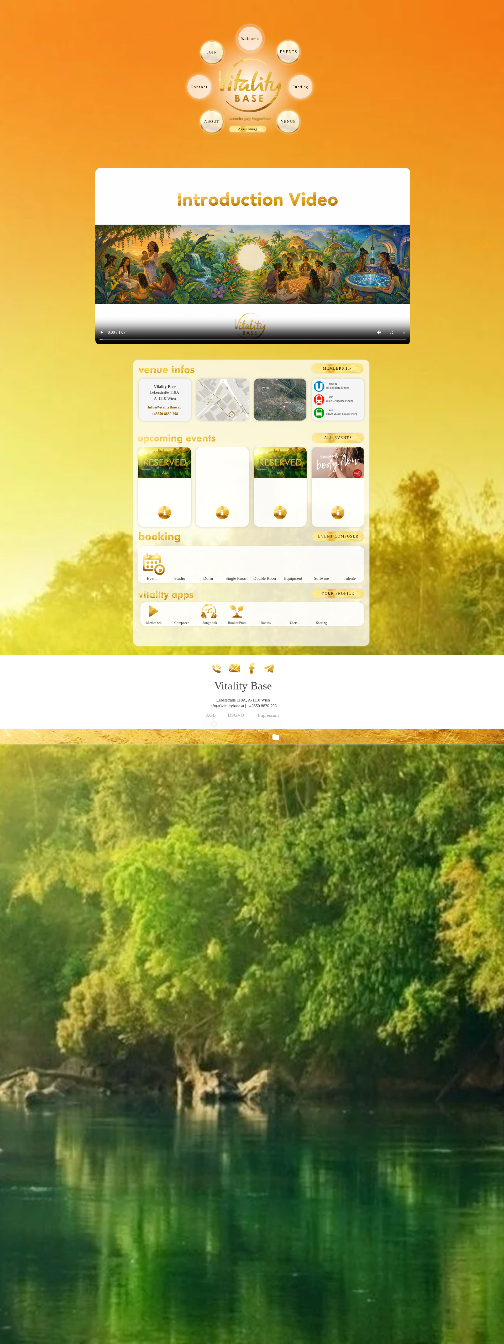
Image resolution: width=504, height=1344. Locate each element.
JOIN (212, 52)
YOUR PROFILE (338, 594)
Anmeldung (248, 129)
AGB (211, 715)
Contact (199, 86)
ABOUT (211, 122)
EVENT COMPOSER (338, 536)
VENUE (288, 122)
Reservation (280, 492)
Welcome (250, 38)
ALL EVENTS (338, 438)
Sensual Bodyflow (338, 492)
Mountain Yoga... (222, 492)
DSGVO (236, 715)
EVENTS (288, 52)
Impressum (268, 715)
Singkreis (165, 492)
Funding (300, 86)
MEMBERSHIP (337, 368)
